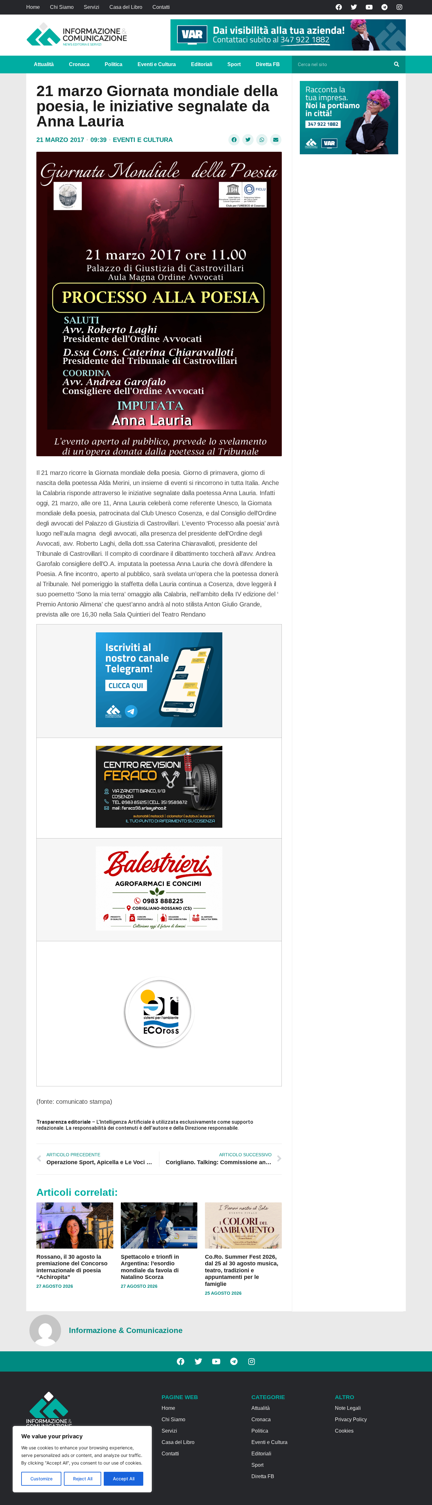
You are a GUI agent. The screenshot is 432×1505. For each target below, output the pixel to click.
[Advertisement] (347, 257)
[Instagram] (399, 7)
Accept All (123, 1478)
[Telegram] (384, 7)
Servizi (91, 7)
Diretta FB (268, 64)
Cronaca (79, 64)
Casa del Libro (125, 7)
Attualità (44, 64)
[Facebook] (338, 7)
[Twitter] (354, 7)
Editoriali (201, 64)
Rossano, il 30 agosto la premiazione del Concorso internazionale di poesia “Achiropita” (72, 1267)
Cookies (344, 1431)
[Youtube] (369, 7)
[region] (82, 1459)
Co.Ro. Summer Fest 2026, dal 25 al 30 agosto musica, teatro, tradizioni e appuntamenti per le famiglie (241, 1270)
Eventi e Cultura (157, 64)
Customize (41, 1478)
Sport (234, 64)
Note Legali (348, 1408)
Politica (113, 64)
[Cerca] (396, 64)
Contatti (161, 7)
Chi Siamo (62, 7)
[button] (234, 139)
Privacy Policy (351, 1419)
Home (33, 7)
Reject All (82, 1478)
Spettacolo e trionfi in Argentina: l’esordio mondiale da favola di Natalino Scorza (150, 1267)
